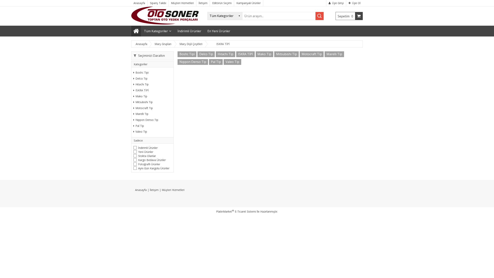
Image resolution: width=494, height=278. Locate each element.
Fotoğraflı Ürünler (149, 164)
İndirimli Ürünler (148, 148)
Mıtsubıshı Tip (144, 102)
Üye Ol (356, 3)
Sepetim (345, 16)
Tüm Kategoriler (156, 31)
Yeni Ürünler (145, 152)
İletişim (154, 190)
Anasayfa (141, 190)
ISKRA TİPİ (142, 90)
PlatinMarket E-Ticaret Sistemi (236, 211)
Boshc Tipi (142, 72)
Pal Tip (139, 126)
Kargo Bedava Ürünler (152, 160)
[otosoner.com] (165, 23)
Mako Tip (141, 96)
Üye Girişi (338, 3)
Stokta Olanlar (147, 156)
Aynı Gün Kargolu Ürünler (153, 168)
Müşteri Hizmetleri (173, 190)
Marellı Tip (141, 114)
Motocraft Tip (144, 108)
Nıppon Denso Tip (146, 120)
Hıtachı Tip (142, 84)
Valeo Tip (141, 131)
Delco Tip (141, 78)
